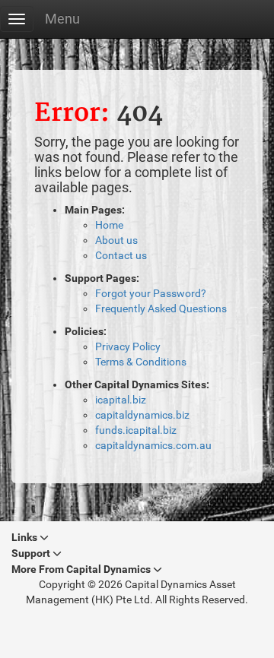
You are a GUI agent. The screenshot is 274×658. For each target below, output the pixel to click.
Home (109, 225)
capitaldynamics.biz (142, 415)
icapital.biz (120, 400)
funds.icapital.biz (136, 430)
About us (116, 240)
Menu (62, 19)
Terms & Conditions (140, 362)
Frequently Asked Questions (161, 308)
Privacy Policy (128, 346)
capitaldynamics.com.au (153, 445)
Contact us (121, 255)
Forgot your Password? (150, 293)
